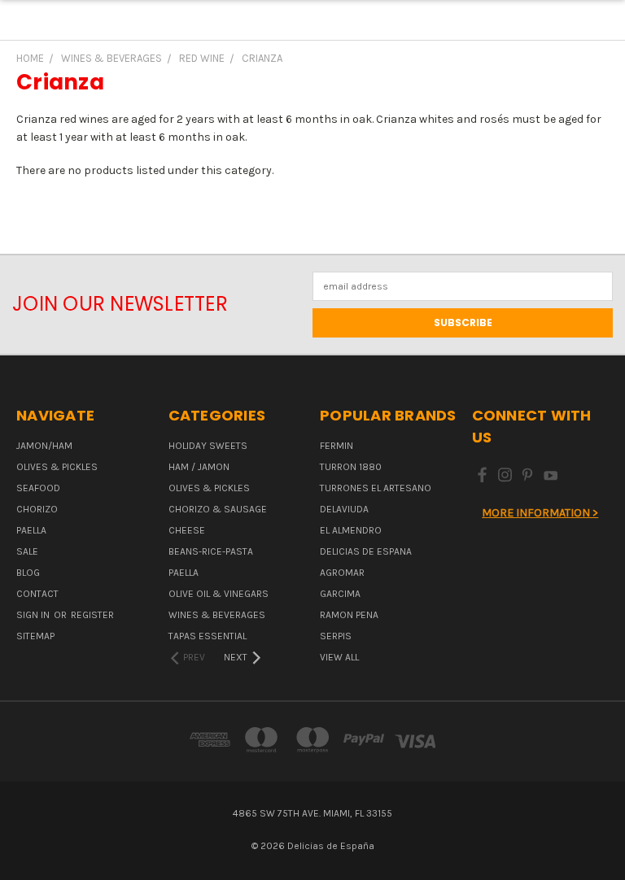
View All (339, 657)
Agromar (342, 572)
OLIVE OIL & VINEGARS (218, 593)
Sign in (34, 615)
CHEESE (186, 530)
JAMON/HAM (44, 445)
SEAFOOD (38, 488)
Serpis (336, 636)
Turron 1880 (351, 467)
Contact (37, 593)
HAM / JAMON (198, 467)
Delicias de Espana (366, 551)
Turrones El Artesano (375, 488)
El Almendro (351, 530)
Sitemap (35, 636)
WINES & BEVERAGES (216, 615)
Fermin (336, 445)
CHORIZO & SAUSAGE (217, 509)
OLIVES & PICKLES (57, 467)
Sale (27, 551)
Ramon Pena (349, 615)
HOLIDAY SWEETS (207, 445)
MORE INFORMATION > (540, 513)
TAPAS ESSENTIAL (207, 636)
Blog (28, 572)
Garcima (340, 593)
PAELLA (31, 530)
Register (92, 615)
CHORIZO (37, 509)
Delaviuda (344, 509)
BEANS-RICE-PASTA (210, 551)
